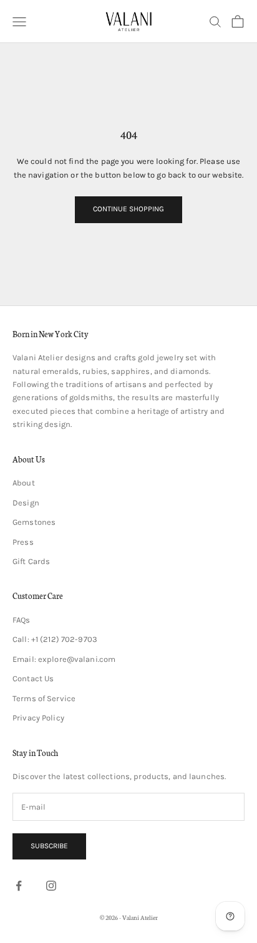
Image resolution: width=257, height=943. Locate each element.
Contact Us (33, 678)
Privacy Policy (38, 717)
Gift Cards (31, 561)
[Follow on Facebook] (18, 885)
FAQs (21, 620)
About (23, 482)
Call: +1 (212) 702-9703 (54, 639)
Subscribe (49, 845)
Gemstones (34, 522)
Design (25, 502)
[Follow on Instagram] (51, 885)
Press (23, 542)
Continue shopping (128, 208)
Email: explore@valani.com (63, 659)
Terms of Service (43, 698)
